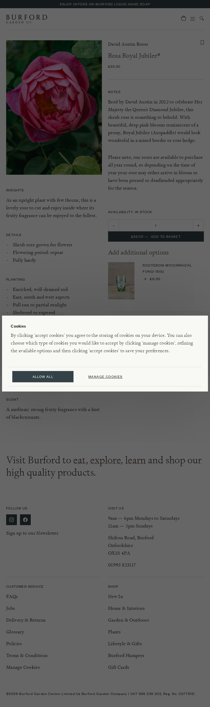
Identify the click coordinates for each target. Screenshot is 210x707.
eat (79, 460)
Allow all (43, 376)
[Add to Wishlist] (202, 42)
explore (105, 460)
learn (135, 460)
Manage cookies (105, 376)
